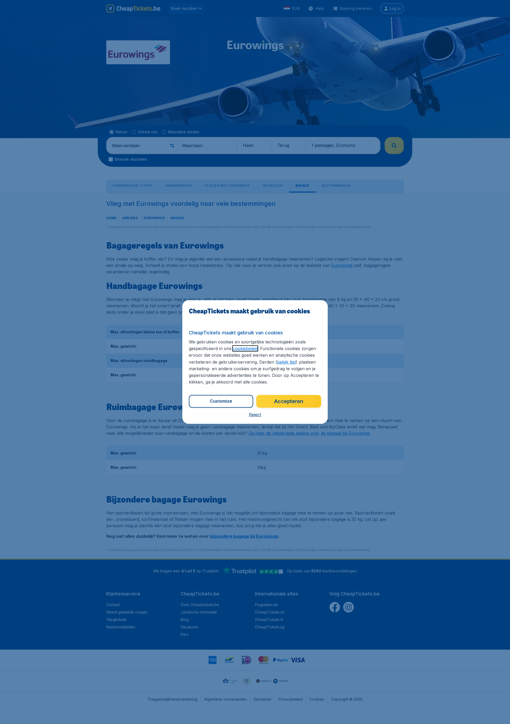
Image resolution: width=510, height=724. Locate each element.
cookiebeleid (245, 348)
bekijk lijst (286, 362)
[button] (255, 414)
